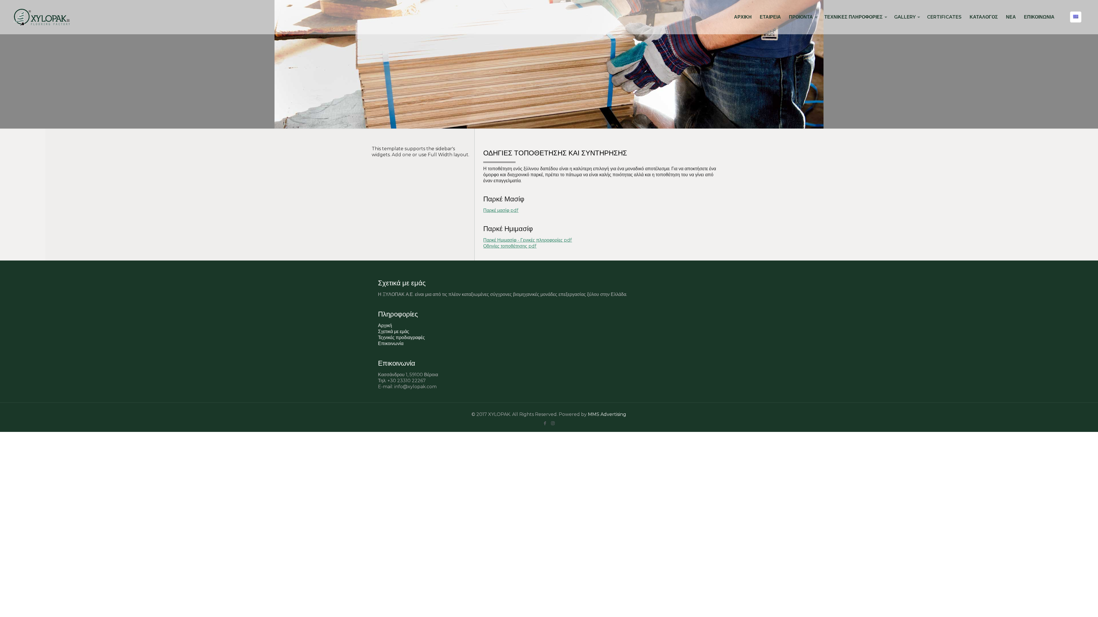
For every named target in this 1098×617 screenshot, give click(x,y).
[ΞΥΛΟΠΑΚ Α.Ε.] (42, 17)
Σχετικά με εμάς (393, 331)
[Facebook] (545, 423)
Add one (401, 154)
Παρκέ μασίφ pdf (500, 210)
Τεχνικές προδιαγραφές (401, 337)
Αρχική (385, 325)
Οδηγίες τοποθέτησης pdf (509, 246)
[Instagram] (553, 423)
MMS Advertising (607, 414)
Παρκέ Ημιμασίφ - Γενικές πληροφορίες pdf (527, 240)
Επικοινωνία (390, 343)
